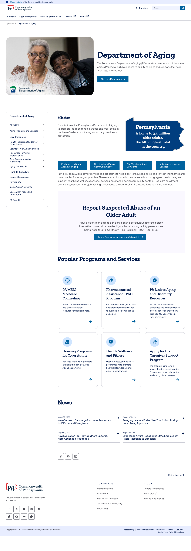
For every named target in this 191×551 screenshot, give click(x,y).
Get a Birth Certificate (107, 498)
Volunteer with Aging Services (24, 148)
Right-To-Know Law (19, 171)
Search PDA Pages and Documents (21, 193)
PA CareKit (15, 200)
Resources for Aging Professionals (20, 154)
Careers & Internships (153, 488)
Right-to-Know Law (152, 498)
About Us (14, 124)
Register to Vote (105, 488)
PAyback (101, 508)
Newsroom (15, 181)
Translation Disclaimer (164, 530)
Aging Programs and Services (24, 131)
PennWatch (148, 493)
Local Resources (18, 137)
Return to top (174, 475)
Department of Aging (22, 116)
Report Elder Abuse (19, 177)
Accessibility (129, 530)
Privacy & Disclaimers (145, 530)
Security (179, 530)
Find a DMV (102, 493)
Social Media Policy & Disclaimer (171, 532)
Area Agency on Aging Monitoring (20, 160)
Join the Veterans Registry (109, 503)
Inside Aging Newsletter (21, 187)
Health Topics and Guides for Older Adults (23, 143)
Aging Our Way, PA (18, 166)
